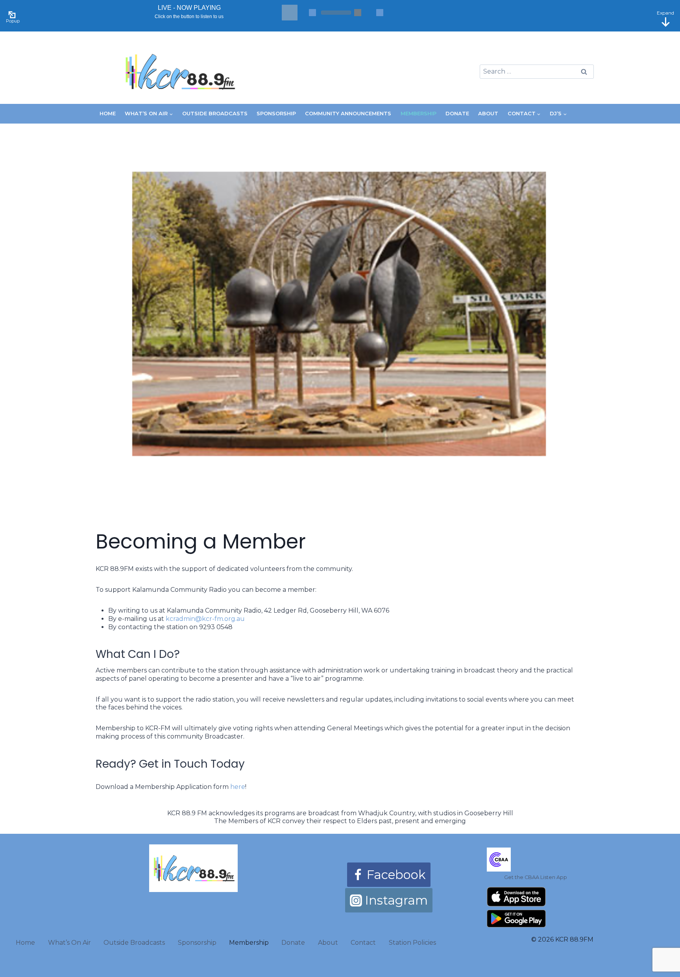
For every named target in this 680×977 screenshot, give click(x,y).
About (488, 113)
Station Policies (412, 942)
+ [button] (379, 12)
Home (108, 113)
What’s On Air (69, 942)
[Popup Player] (13, 14)
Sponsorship (276, 113)
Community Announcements (348, 113)
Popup (13, 21)
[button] (290, 12)
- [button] (312, 12)
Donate (457, 113)
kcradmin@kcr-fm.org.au (205, 618)
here (237, 786)
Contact (363, 942)
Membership (418, 113)
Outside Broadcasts (215, 113)
